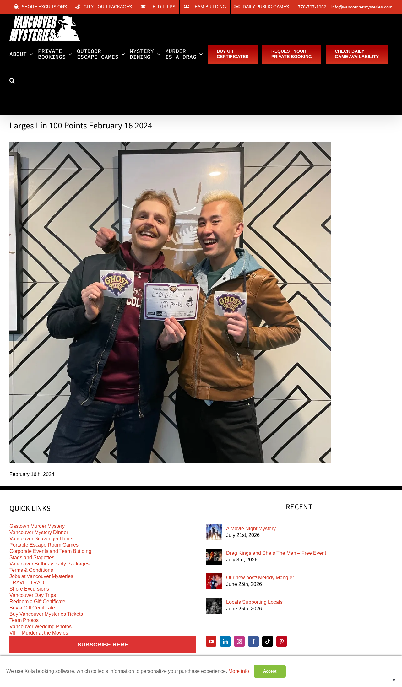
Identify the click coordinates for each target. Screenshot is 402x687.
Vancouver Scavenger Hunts (41, 538)
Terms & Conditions (31, 570)
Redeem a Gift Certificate (37, 601)
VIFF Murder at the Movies (38, 633)
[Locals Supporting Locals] (214, 606)
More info (238, 671)
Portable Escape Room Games (44, 545)
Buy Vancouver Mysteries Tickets (46, 614)
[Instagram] (239, 641)
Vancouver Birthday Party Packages (49, 563)
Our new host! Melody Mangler (260, 577)
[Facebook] (253, 641)
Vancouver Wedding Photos (40, 626)
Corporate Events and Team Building (50, 551)
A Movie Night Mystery (251, 528)
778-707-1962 (312, 6)
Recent (299, 507)
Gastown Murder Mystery (37, 526)
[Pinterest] (281, 641)
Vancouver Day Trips (32, 595)
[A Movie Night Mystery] (214, 532)
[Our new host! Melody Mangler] (214, 581)
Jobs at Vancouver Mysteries (41, 576)
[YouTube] (211, 641)
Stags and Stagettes (31, 557)
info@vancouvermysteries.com (362, 6)
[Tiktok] (267, 641)
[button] (12, 80)
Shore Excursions (29, 589)
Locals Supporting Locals (254, 602)
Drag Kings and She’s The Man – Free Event (276, 553)
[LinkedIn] (225, 641)
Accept (269, 671)
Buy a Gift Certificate (32, 607)
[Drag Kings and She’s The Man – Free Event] (214, 557)
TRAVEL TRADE (28, 582)
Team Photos (24, 620)
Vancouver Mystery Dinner (38, 532)
